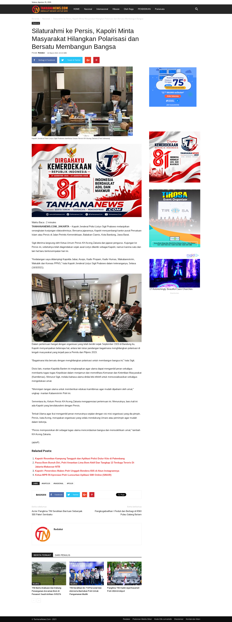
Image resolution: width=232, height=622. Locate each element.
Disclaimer (178, 619)
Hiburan (116, 9)
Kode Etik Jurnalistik (163, 619)
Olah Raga (129, 9)
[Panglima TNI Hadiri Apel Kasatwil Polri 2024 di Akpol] (124, 573)
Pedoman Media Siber (142, 619)
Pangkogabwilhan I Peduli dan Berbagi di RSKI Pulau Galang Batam (118, 513)
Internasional (102, 9)
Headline (36, 584)
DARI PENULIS (62, 555)
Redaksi (41, 53)
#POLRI (70, 483)
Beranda (35, 18)
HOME (77, 9)
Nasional (88, 9)
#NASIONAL (58, 483)
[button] (196, 9)
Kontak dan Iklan (193, 619)
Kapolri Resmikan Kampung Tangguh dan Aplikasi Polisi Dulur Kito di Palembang (80, 458)
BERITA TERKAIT (42, 555)
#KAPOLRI (46, 483)
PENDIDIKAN (144, 9)
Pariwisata (159, 9)
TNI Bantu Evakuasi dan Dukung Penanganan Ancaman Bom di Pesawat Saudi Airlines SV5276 (46, 591)
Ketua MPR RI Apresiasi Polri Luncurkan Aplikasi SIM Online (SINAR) (73, 475)
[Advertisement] (174, 41)
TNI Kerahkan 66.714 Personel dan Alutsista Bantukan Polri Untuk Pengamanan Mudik (85, 591)
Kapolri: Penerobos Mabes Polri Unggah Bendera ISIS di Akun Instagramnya (77, 470)
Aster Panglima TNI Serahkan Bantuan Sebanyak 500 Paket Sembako (57, 513)
